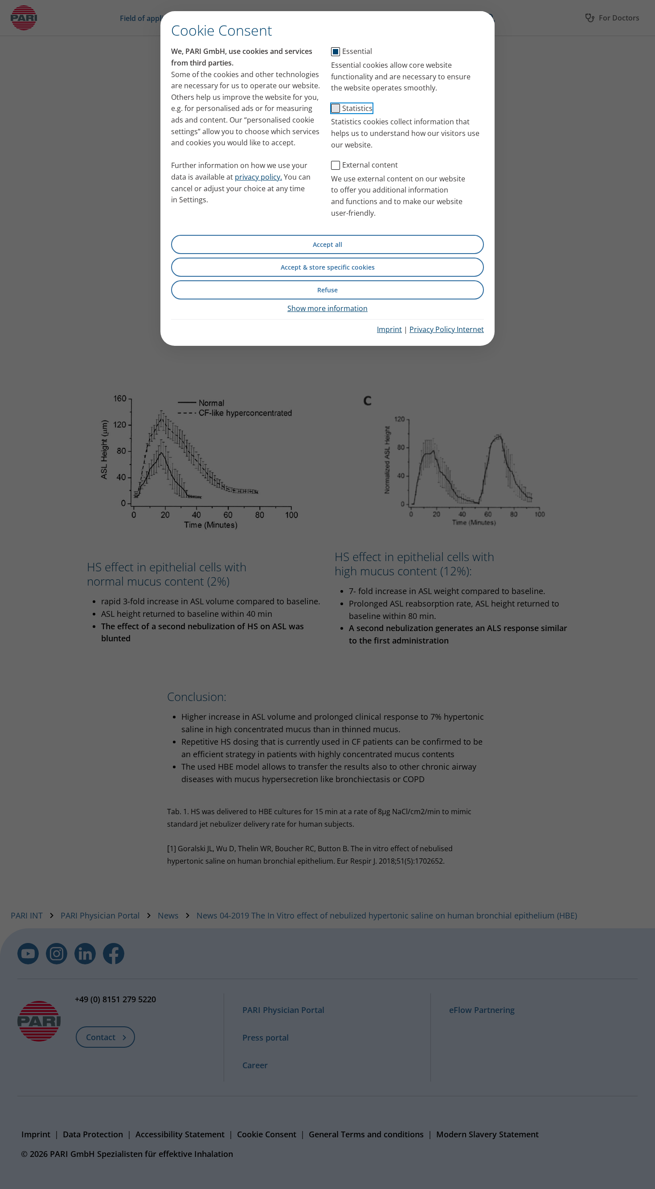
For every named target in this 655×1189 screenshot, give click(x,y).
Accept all (327, 244)
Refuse (327, 290)
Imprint (389, 329)
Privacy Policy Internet (446, 329)
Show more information (327, 308)
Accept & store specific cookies (328, 267)
